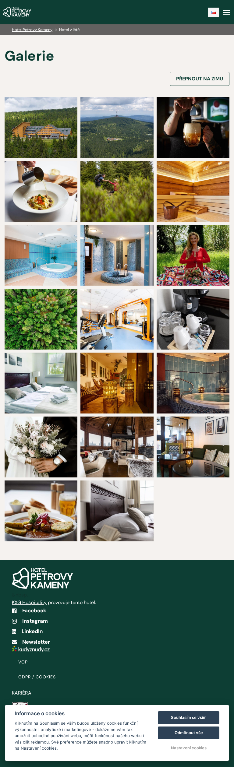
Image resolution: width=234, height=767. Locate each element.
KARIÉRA (21, 693)
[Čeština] (213, 12)
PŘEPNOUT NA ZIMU (199, 79)
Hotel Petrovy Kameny (32, 29)
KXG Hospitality (29, 602)
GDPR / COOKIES (37, 677)
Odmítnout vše (189, 732)
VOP (23, 662)
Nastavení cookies (189, 747)
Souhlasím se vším (189, 717)
